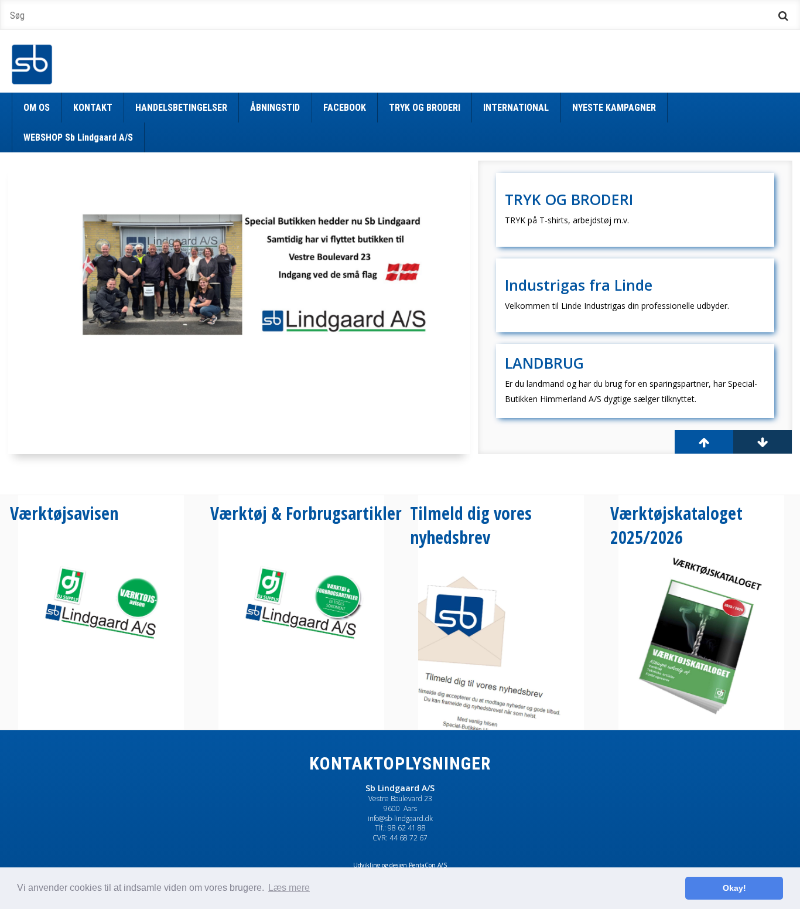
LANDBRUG (544, 363)
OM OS (36, 107)
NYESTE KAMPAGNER (614, 107)
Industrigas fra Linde (578, 285)
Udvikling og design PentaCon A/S (400, 865)
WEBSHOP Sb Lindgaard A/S (78, 137)
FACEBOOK (344, 107)
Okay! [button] (734, 888)
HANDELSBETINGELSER (181, 107)
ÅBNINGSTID (275, 107)
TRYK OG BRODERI (424, 107)
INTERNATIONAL (516, 107)
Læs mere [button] (289, 888)
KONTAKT (92, 107)
